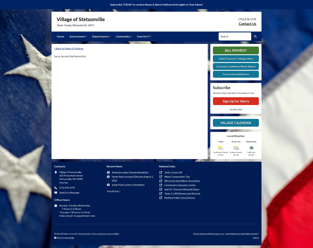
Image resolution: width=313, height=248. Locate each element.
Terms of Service (99, 234)
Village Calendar (236, 123)
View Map (63, 182)
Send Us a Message (69, 192)
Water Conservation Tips (177, 176)
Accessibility (113, 234)
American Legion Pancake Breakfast (130, 172)
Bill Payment (236, 50)
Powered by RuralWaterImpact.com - (226, 234)
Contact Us (247, 24)
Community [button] (123, 36)
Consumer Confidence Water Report (236, 66)
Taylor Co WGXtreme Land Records (182, 193)
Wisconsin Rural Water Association (182, 180)
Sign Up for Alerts (236, 101)
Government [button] (77, 36)
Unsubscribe (236, 109)
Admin (256, 237)
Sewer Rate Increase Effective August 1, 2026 (132, 178)
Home (60, 36)
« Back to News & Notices (68, 48)
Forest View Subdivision (236, 74)
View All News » (113, 191)
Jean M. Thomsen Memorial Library (181, 189)
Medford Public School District (179, 197)
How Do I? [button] (143, 36)
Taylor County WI (173, 172)
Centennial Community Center (180, 185)
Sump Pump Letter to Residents (128, 184)
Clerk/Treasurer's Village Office (236, 58)
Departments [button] (100, 36)
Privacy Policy (85, 234)
